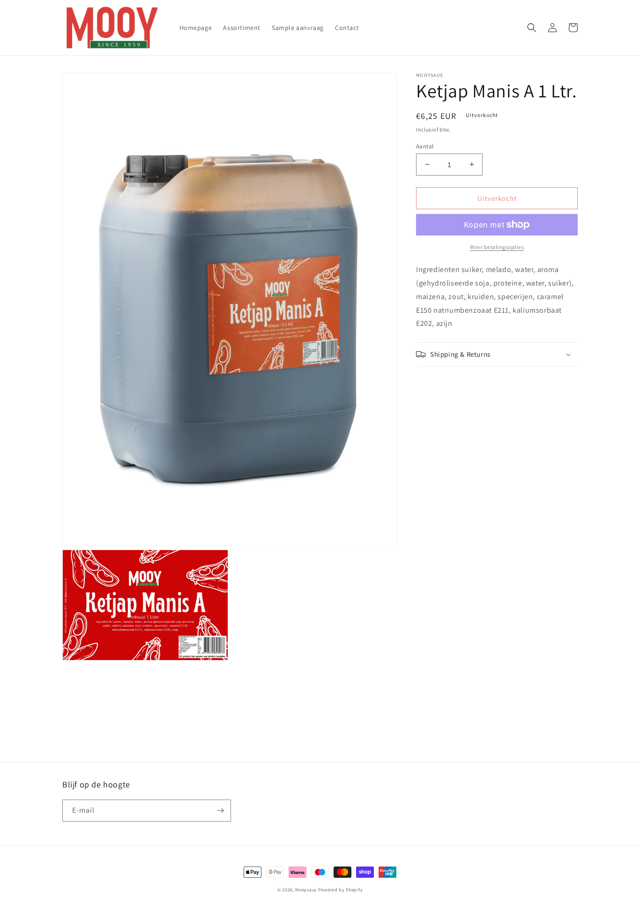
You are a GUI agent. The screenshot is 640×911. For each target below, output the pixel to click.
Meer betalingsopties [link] (497, 246)
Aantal (424, 146)
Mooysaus (306, 890)
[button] (531, 27)
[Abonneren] (220, 811)
